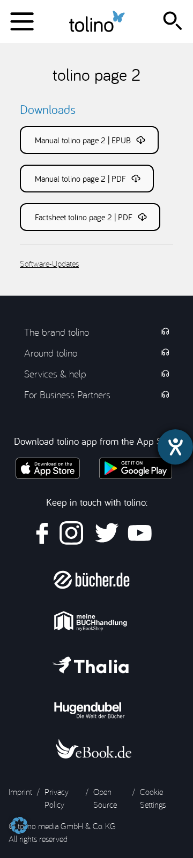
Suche (175, 21)
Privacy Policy (56, 798)
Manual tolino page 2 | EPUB (83, 140)
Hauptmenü (21, 21)
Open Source (105, 798)
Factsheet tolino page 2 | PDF (83, 217)
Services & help (55, 373)
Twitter (106, 533)
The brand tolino (56, 332)
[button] (19, 820)
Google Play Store (135, 468)
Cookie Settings (153, 798)
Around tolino (50, 352)
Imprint (20, 791)
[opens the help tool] (175, 447)
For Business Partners (67, 394)
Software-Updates (49, 263)
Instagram (71, 533)
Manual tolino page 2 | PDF (80, 178)
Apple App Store (48, 468)
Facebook (42, 533)
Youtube (139, 533)
